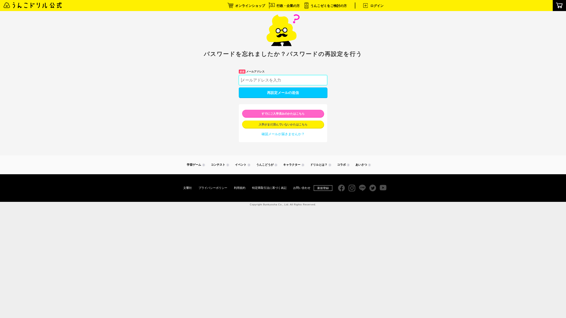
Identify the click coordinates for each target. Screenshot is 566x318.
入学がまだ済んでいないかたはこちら (283, 124)
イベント (241, 164)
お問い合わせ (301, 187)
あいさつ (361, 164)
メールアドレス (252, 71)
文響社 (187, 187)
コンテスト (218, 164)
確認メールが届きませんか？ (283, 134)
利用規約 (239, 187)
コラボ (341, 164)
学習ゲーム (194, 164)
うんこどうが (264, 164)
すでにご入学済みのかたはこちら (283, 113)
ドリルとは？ (318, 164)
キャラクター (291, 164)
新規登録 (323, 188)
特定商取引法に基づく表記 (269, 187)
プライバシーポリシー (213, 187)
